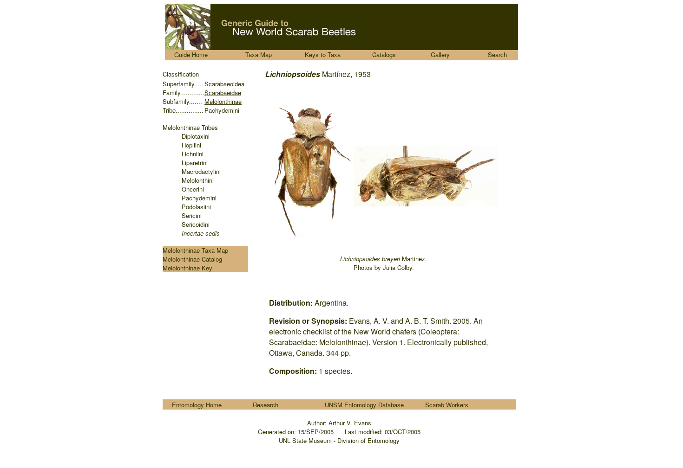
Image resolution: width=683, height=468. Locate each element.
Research (265, 404)
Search (497, 54)
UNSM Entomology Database (364, 404)
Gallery (440, 54)
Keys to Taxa (323, 54)
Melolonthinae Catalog (192, 259)
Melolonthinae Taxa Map (195, 250)
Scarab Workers (446, 404)
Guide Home (191, 54)
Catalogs (384, 54)
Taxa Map (258, 54)
